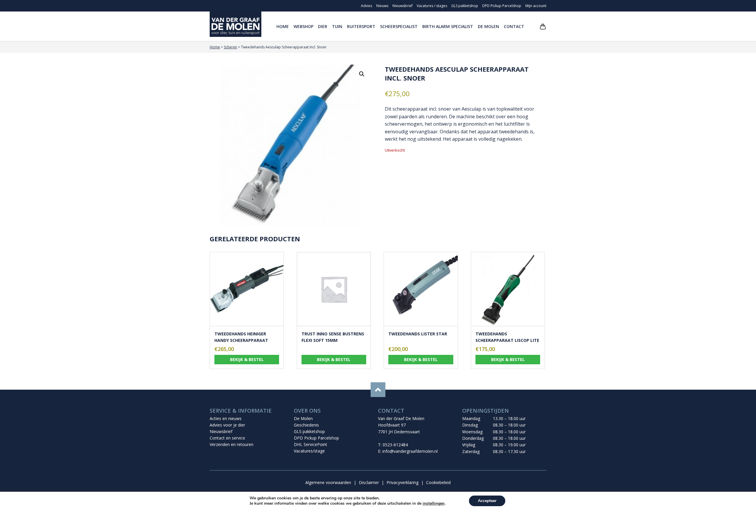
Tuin (337, 26)
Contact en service (227, 438)
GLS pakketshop (464, 5)
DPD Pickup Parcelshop (501, 5)
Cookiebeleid (438, 482)
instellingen (433, 503)
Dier (322, 26)
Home (282, 26)
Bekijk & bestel (247, 359)
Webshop (303, 26)
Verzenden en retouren (231, 444)
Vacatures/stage (309, 451)
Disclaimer (369, 482)
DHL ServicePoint (310, 444)
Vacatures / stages (432, 5)
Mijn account (535, 5)
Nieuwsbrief (402, 5)
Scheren (230, 47)
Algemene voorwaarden (328, 482)
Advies (366, 5)
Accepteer (487, 501)
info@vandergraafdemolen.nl (410, 451)
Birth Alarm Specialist (447, 26)
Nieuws (382, 5)
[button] (361, 74)
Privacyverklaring (402, 482)
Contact (514, 26)
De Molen (488, 26)
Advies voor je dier (227, 425)
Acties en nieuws (226, 418)
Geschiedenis (306, 425)
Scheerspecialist (399, 26)
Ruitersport (361, 26)
